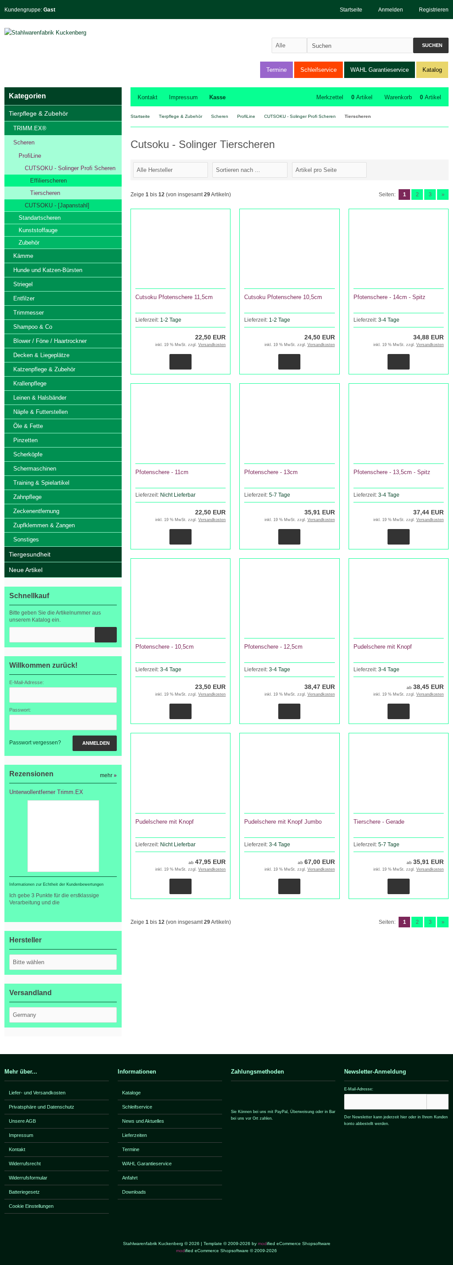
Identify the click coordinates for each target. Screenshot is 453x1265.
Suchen (431, 45)
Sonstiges (26, 539)
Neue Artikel (25, 569)
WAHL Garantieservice (379, 69)
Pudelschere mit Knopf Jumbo (283, 821)
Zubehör (29, 242)
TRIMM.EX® (29, 128)
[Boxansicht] (439, 169)
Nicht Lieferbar (178, 495)
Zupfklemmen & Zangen (44, 525)
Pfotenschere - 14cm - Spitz (389, 297)
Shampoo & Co (32, 326)
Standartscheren (40, 217)
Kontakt (147, 97)
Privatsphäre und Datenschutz (41, 1106)
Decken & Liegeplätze (41, 355)
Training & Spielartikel (41, 482)
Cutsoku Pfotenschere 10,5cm (283, 297)
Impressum (183, 97)
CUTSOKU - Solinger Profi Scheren (70, 168)
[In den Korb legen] (105, 634)
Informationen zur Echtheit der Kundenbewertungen (56, 884)
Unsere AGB (22, 1121)
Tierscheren (45, 193)
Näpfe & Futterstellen (40, 412)
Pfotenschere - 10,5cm (164, 646)
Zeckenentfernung (36, 511)
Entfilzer (24, 298)
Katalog (432, 69)
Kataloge (131, 1092)
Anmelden (94, 743)
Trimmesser (28, 312)
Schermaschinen (34, 468)
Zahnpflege (27, 497)
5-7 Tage (279, 495)
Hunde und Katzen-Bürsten (47, 270)
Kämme (23, 256)
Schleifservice (318, 69)
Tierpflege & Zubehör (38, 113)
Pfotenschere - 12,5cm (273, 646)
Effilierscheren (48, 180)
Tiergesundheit (29, 554)
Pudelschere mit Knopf (382, 646)
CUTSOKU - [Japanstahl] (57, 205)
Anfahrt (130, 1177)
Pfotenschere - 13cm (271, 472)
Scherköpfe (27, 454)
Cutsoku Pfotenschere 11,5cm (174, 297)
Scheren (24, 142)
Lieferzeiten (134, 1135)
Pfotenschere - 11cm (161, 472)
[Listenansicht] (443, 169)
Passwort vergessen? (35, 743)
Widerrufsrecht (25, 1163)
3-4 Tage (388, 320)
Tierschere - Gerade (378, 821)
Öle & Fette (28, 426)
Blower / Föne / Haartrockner (50, 341)
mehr (108, 775)
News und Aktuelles (143, 1121)
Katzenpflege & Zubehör (44, 369)
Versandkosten (212, 345)
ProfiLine (30, 155)
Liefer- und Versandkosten (37, 1092)
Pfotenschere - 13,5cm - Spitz (391, 472)
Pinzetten (25, 440)
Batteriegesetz (24, 1192)
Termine (276, 69)
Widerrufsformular (28, 1177)
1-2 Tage (170, 320)
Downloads (134, 1192)
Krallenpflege (29, 383)
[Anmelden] (437, 1101)
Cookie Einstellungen (31, 1206)
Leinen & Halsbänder (39, 397)
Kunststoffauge (38, 230)
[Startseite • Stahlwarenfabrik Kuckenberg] (63, 32)
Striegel (23, 284)
